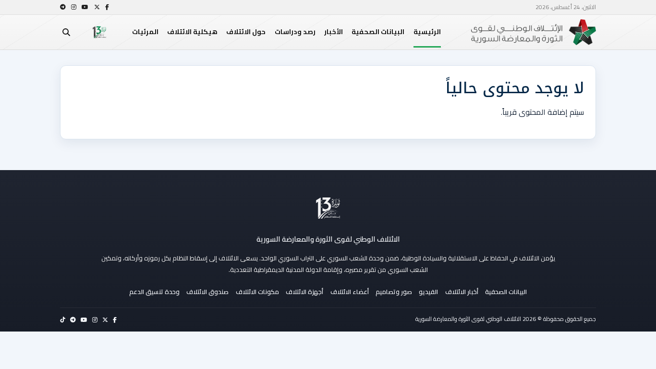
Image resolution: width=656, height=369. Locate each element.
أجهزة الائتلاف (304, 291)
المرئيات (145, 31)
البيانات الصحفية (378, 31)
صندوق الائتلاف (207, 291)
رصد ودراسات (295, 31)
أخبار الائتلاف (461, 291)
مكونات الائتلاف (257, 291)
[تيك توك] (62, 319)
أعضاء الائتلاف (349, 291)
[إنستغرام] (73, 6)
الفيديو (428, 291)
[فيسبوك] (107, 6)
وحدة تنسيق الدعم (154, 291)
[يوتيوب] (85, 6)
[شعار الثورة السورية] (99, 32)
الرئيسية (427, 31)
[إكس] (97, 6)
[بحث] (66, 32)
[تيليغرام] (63, 6)
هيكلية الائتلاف (192, 31)
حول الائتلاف (246, 31)
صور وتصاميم (394, 291)
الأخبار (333, 31)
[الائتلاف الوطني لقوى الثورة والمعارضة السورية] (328, 208)
